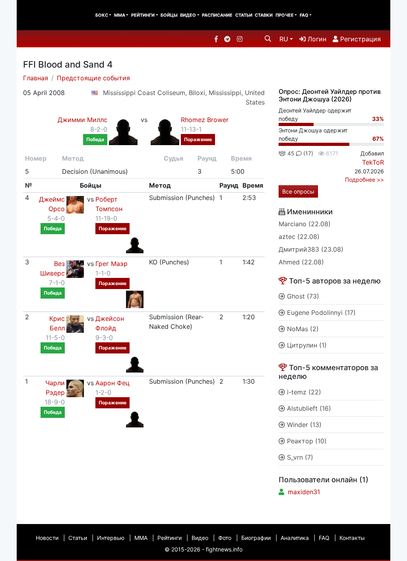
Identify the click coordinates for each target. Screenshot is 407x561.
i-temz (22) (303, 392)
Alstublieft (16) (308, 408)
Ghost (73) (302, 296)
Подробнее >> (364, 179)
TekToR (373, 162)
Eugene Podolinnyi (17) (320, 312)
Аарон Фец (112, 383)
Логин (316, 39)
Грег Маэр (111, 264)
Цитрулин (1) (306, 345)
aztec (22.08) (299, 237)
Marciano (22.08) (305, 224)
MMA (119, 15)
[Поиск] (268, 38)
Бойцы (169, 15)
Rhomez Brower (205, 120)
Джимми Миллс (82, 120)
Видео (188, 15)
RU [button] (283, 39)
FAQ (304, 15)
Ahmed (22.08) (301, 262)
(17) (307, 153)
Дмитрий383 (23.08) (311, 249)
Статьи (243, 15)
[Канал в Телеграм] (227, 39)
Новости (47, 537)
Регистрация (359, 39)
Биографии (256, 537)
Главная (35, 78)
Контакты (352, 537)
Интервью (110, 537)
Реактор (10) (306, 441)
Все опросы (298, 191)
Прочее (284, 15)
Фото (224, 537)
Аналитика (295, 537)
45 (290, 153)
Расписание (217, 15)
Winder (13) (303, 425)
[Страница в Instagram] (239, 39)
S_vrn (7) (299, 457)
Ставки (264, 15)
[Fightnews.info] (49, 15)
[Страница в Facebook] (216, 39)
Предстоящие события (93, 78)
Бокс (101, 15)
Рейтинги (143, 15)
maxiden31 (304, 492)
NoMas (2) (302, 329)
